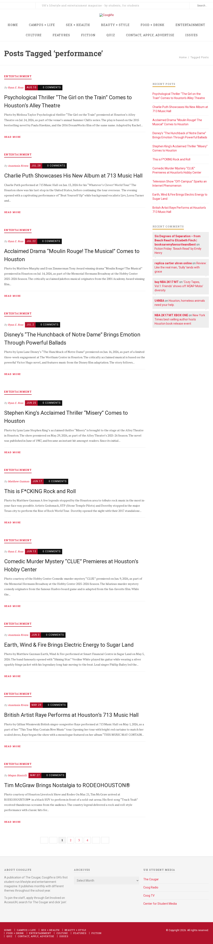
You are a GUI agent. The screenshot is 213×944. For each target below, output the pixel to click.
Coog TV (149, 895)
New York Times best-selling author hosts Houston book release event (180, 319)
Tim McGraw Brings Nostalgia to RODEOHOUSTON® (67, 785)
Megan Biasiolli (17, 775)
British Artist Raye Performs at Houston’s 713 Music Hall (71, 715)
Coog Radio (150, 887)
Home (183, 57)
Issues (63, 936)
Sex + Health (50, 930)
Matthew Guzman (18, 481)
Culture (62, 933)
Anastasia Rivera (18, 165)
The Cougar (151, 879)
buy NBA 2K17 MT (167, 282)
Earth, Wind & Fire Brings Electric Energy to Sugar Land (69, 645)
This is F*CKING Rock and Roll (40, 491)
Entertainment (40, 933)
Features (79, 933)
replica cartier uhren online (173, 263)
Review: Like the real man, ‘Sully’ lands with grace (181, 267)
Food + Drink (15, 933)
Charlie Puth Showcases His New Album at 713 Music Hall (73, 175)
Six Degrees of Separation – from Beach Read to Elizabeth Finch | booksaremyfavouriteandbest (178, 240)
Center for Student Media (160, 903)
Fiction (97, 933)
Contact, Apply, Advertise (36, 936)
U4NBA (159, 300)
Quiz (9, 936)
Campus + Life (26, 930)
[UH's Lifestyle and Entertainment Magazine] (106, 15)
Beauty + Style (75, 930)
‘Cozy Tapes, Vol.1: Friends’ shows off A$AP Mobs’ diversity (179, 286)
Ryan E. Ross (15, 87)
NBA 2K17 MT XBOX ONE (171, 315)
